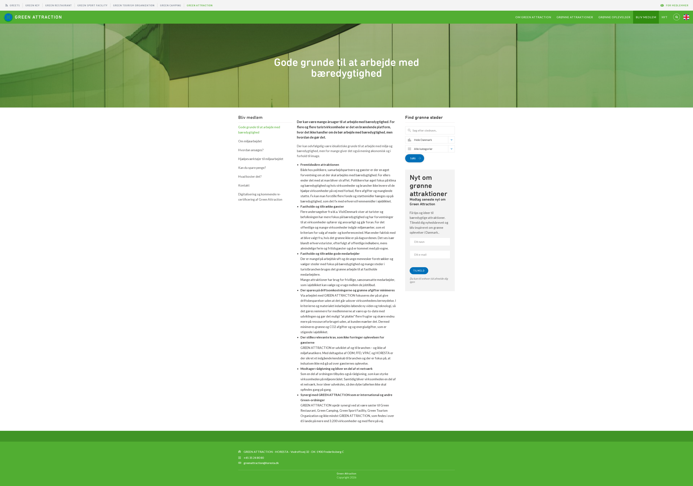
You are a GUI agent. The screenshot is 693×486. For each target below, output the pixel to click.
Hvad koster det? (249, 176)
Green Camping (170, 5)
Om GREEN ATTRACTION (533, 17)
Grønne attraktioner (575, 17)
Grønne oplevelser (614, 17)
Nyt (665, 17)
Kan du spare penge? (252, 168)
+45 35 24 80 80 (254, 457)
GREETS (15, 5)
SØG (413, 158)
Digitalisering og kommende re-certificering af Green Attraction (260, 196)
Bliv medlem (646, 17)
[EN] (686, 17)
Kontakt (244, 185)
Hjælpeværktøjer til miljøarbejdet (260, 159)
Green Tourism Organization (133, 5)
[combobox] (433, 139)
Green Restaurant (58, 5)
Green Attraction (200, 5)
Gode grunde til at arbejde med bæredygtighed (259, 129)
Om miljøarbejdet (250, 141)
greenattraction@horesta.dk (261, 463)
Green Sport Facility (92, 5)
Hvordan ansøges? (250, 150)
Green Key (32, 5)
